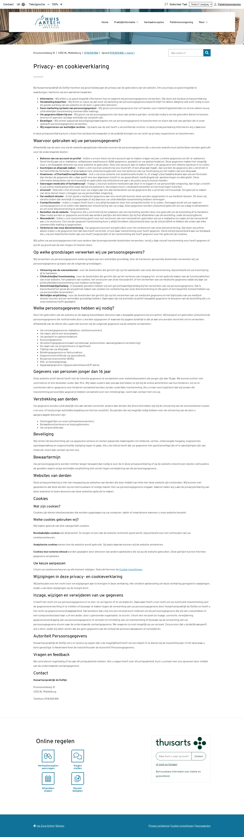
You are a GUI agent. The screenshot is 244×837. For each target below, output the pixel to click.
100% (55, 4)
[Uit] (24, 4)
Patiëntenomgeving (181, 22)
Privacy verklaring (159, 825)
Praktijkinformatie (124, 22)
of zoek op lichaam (166, 764)
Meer (202, 22)
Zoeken (198, 756)
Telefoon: (38, 698)
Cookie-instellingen (130, 569)
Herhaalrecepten (154, 22)
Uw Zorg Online (45, 825)
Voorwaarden (203, 825)
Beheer (60, 825)
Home (105, 22)
